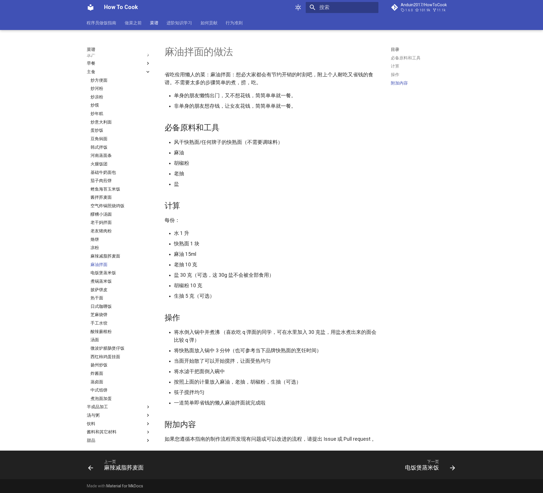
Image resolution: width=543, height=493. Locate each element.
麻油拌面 (98, 264)
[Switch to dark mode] (298, 7)
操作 (395, 74)
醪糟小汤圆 (101, 214)
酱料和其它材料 (102, 431)
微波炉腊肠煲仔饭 (107, 348)
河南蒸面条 (101, 155)
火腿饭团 (98, 164)
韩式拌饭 (98, 147)
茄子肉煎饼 (101, 180)
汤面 (94, 339)
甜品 (91, 440)
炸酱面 (96, 373)
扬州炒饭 (98, 364)
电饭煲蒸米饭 (103, 272)
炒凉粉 (96, 96)
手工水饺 (98, 323)
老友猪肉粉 (101, 230)
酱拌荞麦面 (101, 197)
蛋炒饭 (96, 130)
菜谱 (154, 22)
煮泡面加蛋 (101, 398)
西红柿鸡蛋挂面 (105, 356)
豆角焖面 (98, 138)
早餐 (91, 63)
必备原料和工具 (406, 57)
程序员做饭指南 (102, 22)
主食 (91, 71)
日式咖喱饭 (101, 306)
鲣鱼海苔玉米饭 (105, 188)
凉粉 (94, 247)
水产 (91, 54)
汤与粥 (93, 415)
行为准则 (234, 22)
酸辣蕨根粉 (101, 331)
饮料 (91, 423)
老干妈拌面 (101, 222)
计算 (395, 66)
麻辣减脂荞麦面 (105, 256)
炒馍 (94, 105)
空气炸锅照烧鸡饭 (107, 205)
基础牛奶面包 (103, 172)
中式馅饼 (98, 390)
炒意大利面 (101, 121)
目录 (395, 49)
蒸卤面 (96, 381)
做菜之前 (133, 22)
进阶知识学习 (179, 22)
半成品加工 (97, 406)
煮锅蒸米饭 (101, 281)
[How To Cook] (90, 7)
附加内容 (399, 83)
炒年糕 (96, 113)
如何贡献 (209, 22)
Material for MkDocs (124, 486)
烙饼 (94, 239)
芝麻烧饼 (98, 314)
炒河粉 (96, 88)
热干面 (96, 297)
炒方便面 (98, 80)
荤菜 (91, 46)
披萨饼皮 (98, 289)
